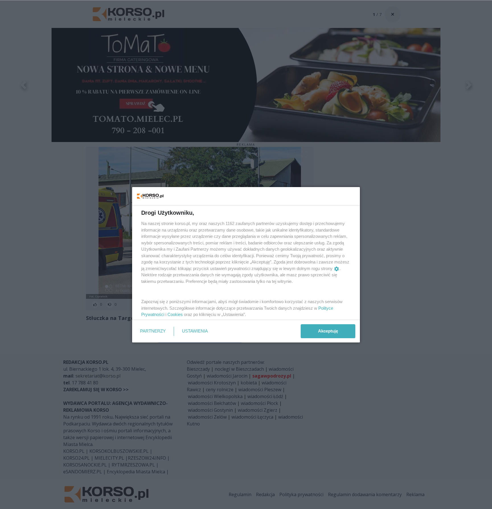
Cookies (175, 314)
